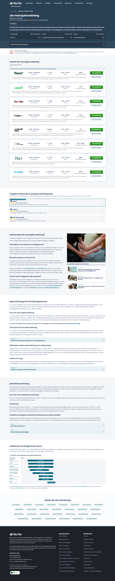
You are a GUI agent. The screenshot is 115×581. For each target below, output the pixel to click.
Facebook (12, 565)
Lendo (11, 463)
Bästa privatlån (63, 539)
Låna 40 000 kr (18, 514)
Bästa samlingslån (64, 542)
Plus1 (11, 481)
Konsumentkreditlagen (91, 555)
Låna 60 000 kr (57, 514)
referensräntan (19, 488)
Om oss (86, 536)
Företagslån (58, 3)
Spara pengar (79, 3)
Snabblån (48, 3)
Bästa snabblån (64, 545)
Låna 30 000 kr (82, 509)
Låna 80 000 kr (83, 514)
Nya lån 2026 (63, 536)
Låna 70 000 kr (70, 514)
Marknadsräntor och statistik (93, 552)
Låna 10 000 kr (31, 509)
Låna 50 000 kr (44, 514)
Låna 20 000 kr (56, 509)
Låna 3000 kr (40, 505)
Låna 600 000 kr (92, 519)
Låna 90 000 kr (96, 514)
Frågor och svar (88, 542)
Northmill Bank (14, 472)
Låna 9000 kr (19, 509)
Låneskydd (87, 564)
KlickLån (12, 478)
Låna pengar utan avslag (66, 561)
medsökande (41, 268)
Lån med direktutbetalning (67, 568)
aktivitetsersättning (73, 323)
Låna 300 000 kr (50, 519)
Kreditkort (68, 3)
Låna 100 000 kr (23, 519)
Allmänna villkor (88, 539)
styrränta (16, 486)
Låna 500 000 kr (78, 519)
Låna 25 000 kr (69, 509)
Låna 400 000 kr (64, 519)
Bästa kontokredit (64, 549)
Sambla (12, 460)
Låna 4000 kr (51, 505)
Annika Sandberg (43, 20)
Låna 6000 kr (75, 505)
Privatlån (39, 3)
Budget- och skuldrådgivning (92, 571)
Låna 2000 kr (28, 505)
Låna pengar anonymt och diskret (69, 558)
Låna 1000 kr (16, 505)
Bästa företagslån (64, 555)
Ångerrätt (87, 558)
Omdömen (89, 3)
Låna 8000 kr (99, 505)
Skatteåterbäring (89, 568)
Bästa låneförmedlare (66, 552)
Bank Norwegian (14, 469)
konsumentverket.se (71, 53)
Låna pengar (29, 3)
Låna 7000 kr (87, 505)
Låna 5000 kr (63, 505)
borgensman (28, 268)
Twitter (18, 565)
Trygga (12, 466)
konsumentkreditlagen (80, 486)
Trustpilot (24, 565)
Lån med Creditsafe (65, 564)
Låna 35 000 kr (95, 509)
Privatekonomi (15, 6)
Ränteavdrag (88, 561)
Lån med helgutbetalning (66, 571)
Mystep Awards (88, 549)
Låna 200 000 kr (37, 519)
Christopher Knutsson (23, 20)
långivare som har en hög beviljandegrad (45, 287)
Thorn (11, 475)
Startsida (13, 11)
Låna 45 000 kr (31, 514)
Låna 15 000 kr (44, 509)
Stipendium (87, 545)
